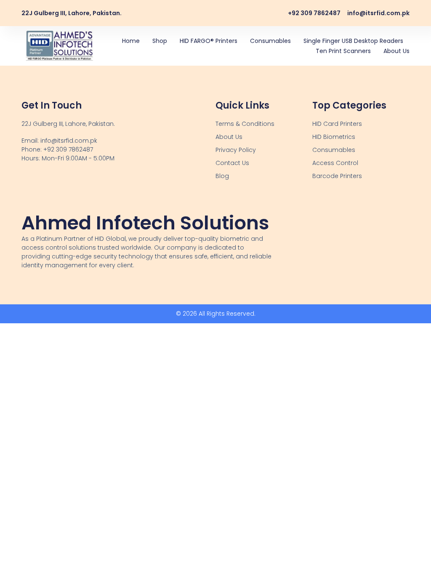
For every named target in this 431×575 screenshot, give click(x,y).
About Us (396, 51)
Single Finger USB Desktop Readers (353, 41)
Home (131, 41)
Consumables (270, 41)
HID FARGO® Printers (208, 41)
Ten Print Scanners (343, 51)
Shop (159, 41)
